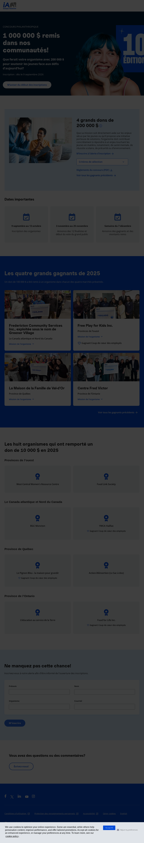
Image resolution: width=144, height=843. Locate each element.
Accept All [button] (109, 828)
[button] (127, 830)
